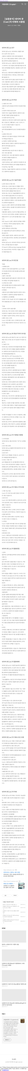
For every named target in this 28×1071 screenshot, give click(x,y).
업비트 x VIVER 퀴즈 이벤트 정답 (9, 904)
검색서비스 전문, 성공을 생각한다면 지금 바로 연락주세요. (14, 875)
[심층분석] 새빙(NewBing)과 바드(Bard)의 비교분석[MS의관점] (11, 920)
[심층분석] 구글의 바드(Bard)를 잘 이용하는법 (11, 911)
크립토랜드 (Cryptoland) (9, 4)
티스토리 (14, 1059)
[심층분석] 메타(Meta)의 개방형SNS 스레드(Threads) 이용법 (11, 907)
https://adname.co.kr (9, 870)
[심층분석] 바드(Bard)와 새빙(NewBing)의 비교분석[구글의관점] (11, 916)
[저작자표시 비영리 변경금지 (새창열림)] (20, 895)
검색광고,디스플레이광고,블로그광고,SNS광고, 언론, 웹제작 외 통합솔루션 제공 (9, 886)
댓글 (3, 1014)
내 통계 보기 (5, 1070)
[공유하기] (8, 895)
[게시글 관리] (10, 895)
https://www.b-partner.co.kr (11, 881)
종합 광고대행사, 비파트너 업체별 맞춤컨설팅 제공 (9, 884)
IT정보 (4, 902)
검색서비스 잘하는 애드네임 (12, 872)
